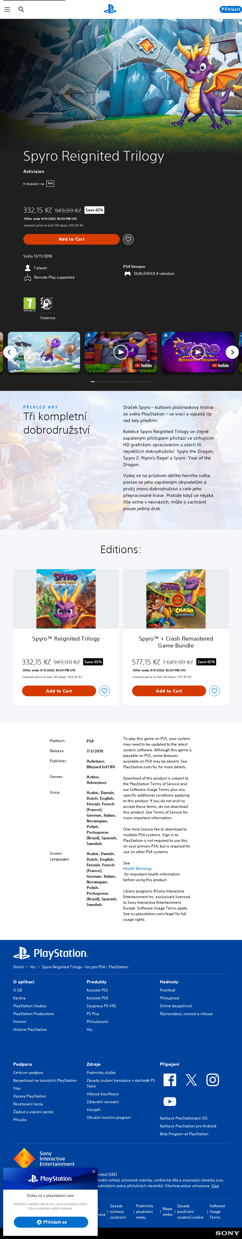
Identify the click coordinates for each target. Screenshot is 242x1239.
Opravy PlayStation (29, 1096)
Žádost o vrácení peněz (33, 1111)
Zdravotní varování (103, 1101)
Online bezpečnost (176, 1005)
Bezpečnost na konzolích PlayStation (45, 1080)
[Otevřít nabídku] (7, 9)
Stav (17, 1088)
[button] (121, 352)
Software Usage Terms (217, 1211)
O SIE (17, 990)
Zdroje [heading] (94, 1064)
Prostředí (167, 990)
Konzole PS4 (97, 998)
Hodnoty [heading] (169, 982)
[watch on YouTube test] (143, 365)
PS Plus (93, 1013)
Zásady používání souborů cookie (190, 1211)
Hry (33, 967)
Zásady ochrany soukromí (118, 1211)
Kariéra (19, 998)
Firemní (19, 1021)
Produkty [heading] (97, 982)
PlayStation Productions (33, 1013)
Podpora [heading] (22, 1064)
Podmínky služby (101, 1072)
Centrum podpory (28, 1072)
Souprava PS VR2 (101, 1005)
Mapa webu (167, 1211)
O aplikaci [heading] (23, 982)
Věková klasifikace (103, 1094)
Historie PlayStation (30, 1029)
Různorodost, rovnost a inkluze (186, 1013)
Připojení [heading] (169, 1064)
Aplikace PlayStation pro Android (188, 1126)
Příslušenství (97, 1021)
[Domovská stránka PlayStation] (110, 9)
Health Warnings (137, 868)
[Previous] (9, 352)
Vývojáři (94, 1109)
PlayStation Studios (30, 1005)
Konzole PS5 (97, 990)
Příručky (20, 1119)
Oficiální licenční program (109, 1117)
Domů (18, 967)
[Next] (232, 352)
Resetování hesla (28, 1104)
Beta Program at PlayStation (184, 1133)
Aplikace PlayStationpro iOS (184, 1118)
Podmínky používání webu (144, 1211)
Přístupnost (169, 998)
